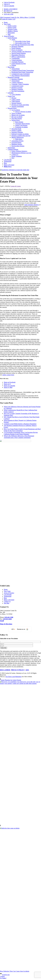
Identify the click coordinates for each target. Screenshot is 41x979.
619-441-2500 (9, 617)
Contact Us (7, 601)
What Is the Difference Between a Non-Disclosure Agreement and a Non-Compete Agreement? (19, 436)
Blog (5, 598)
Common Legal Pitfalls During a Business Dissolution (20, 424)
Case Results (8, 594)
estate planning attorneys (31, 204)
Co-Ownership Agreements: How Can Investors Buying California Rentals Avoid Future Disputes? (21, 433)
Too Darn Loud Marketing (13, 676)
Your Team (7, 591)
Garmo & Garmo (15, 186)
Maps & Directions (6, 624)
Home (6, 589)
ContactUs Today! (3, 977)
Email (2, 621)
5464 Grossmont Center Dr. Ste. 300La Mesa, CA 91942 (17, 17)
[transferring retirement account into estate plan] (14, 170)
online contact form (8, 375)
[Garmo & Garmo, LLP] (7, 19)
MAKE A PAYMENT (10, 9)
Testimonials (7, 596)
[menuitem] (22, 9)
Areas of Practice (9, 593)
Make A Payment (9, 600)
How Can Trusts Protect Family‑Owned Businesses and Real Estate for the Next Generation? (22, 429)
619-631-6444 (7, 619)
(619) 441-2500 (8, 14)
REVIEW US (8, 11)
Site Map (6, 603)
